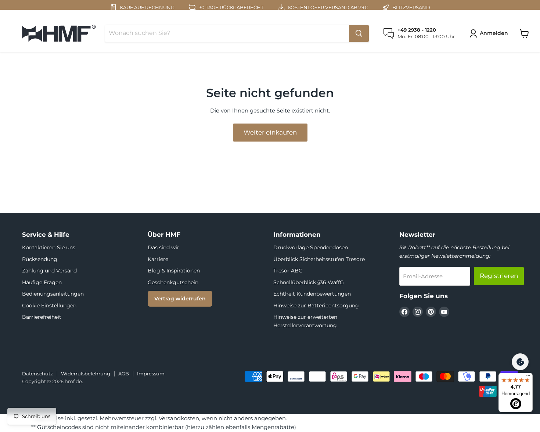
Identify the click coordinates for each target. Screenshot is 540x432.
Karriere (158, 259)
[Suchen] (359, 33)
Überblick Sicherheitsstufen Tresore (319, 259)
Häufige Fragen (42, 282)
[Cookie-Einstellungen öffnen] (520, 361)
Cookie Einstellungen (49, 305)
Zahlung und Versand (49, 270)
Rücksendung (39, 259)
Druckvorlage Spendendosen (310, 247)
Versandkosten (179, 418)
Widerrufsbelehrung (85, 373)
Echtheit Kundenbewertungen (312, 293)
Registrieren (499, 275)
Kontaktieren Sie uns (48, 247)
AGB (123, 373)
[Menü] (528, 377)
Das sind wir (163, 247)
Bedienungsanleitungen (53, 293)
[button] (490, 33)
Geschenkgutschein (173, 282)
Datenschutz (37, 373)
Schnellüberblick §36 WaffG (308, 282)
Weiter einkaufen (270, 132)
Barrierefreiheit (41, 317)
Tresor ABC (287, 270)
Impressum (151, 373)
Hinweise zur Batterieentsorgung (316, 305)
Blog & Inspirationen (174, 270)
